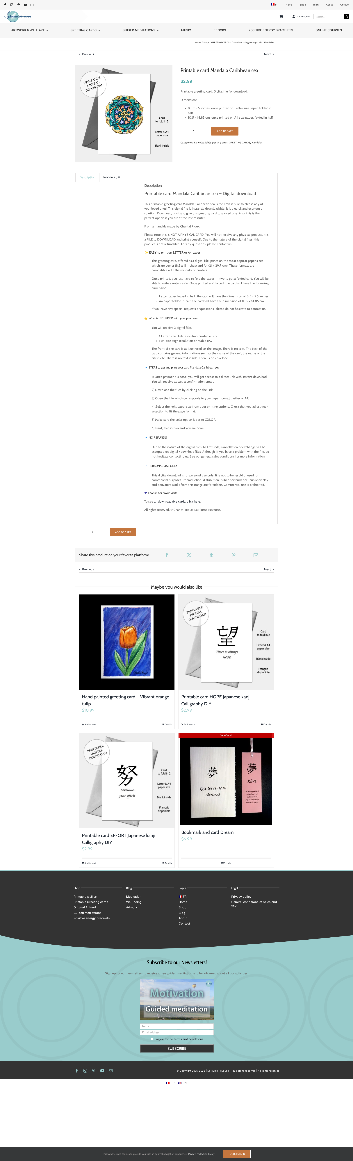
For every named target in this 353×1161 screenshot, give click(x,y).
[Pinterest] (233, 555)
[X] (189, 555)
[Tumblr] (211, 555)
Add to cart (225, 131)
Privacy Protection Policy (201, 1153)
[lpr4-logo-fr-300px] (17, 12)
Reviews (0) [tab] (111, 177)
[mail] (32, 4)
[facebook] (5, 4)
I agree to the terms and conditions (179, 1039)
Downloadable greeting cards (211, 142)
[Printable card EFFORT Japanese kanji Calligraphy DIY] (126, 780)
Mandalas (257, 142)
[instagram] (11, 4)
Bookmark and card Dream (207, 832)
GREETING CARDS (239, 142)
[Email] (256, 555)
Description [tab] (87, 177)
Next (267, 54)
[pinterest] (18, 4)
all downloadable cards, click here (177, 501)
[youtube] (25, 4)
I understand (237, 1153)
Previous (88, 54)
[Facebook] (167, 555)
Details (168, 724)
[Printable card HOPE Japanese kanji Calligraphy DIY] (226, 642)
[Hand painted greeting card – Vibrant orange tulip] (126, 642)
